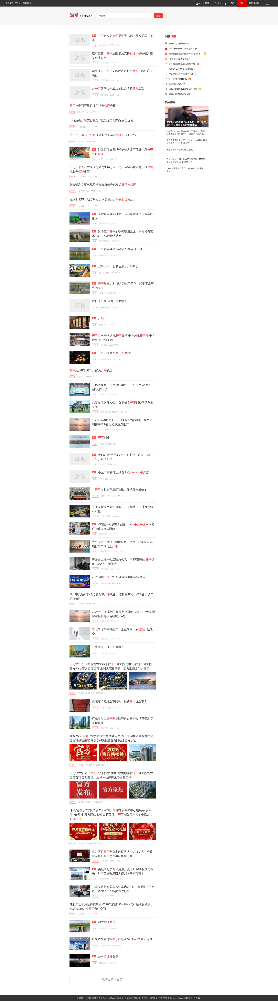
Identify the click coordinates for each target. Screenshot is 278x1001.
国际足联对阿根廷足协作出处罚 (183, 89)
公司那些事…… (110, 956)
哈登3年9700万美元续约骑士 (182, 68)
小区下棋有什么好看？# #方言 (123, 472)
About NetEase (109, 998)
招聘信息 (136, 998)
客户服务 (145, 998)
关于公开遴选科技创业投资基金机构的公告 (103, 135)
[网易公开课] (207, 3)
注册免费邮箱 (253, 3)
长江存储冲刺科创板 (178, 79)
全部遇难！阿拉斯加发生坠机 (180, 149)
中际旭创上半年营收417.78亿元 (183, 73)
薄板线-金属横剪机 (110, 301)
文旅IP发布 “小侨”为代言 (91, 370)
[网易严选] (217, 3)
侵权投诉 (197, 998)
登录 (242, 3)
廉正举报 (188, 998)
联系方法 (128, 998)
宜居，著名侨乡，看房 (118, 266)
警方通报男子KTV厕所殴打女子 (183, 48)
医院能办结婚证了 (177, 84)
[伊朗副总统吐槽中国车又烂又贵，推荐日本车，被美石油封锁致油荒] (187, 116)
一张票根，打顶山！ (108, 647)
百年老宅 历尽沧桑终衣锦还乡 (120, 249)
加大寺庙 (106, 922)
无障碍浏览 (27, 3)
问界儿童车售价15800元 (180, 94)
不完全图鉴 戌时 (114, 353)
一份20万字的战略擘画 (179, 43)
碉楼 (104, 437)
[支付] (226, 3)
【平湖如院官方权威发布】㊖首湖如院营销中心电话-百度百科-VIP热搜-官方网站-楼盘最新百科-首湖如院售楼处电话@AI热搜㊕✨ (111, 814)
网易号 (95, 62)
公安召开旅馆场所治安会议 (93, 106)
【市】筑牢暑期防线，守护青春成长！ (119, 490)
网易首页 (9, 3)
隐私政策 (153, 998)
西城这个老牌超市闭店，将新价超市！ (119, 701)
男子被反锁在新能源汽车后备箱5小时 (185, 53)
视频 (94, 45)
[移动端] (198, 3)
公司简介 (119, 998)
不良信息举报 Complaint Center (171, 998)
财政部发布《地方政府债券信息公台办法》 (103, 199)
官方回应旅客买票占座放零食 (182, 63)
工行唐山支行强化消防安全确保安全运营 (101, 120)
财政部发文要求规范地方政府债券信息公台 (103, 185)
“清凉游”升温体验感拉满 (180, 58)
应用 (17, 3)
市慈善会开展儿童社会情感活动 (118, 88)
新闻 (72, 112)
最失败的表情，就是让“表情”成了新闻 (122, 939)
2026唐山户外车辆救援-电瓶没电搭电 (119, 577)
